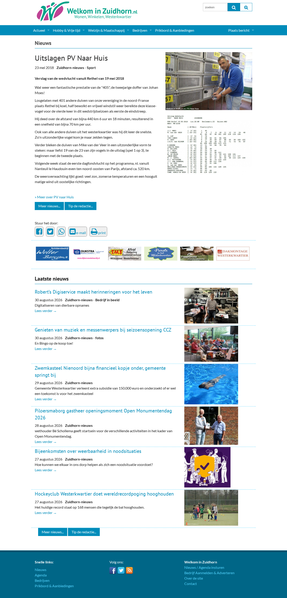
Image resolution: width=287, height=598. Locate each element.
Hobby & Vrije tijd (66, 30)
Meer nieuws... (49, 206)
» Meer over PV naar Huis (54, 197)
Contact (190, 583)
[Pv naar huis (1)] (208, 80)
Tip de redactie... (80, 206)
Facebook (112, 570)
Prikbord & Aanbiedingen (174, 30)
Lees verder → (46, 310)
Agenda (41, 575)
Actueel (39, 30)
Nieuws (43, 43)
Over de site (193, 578)
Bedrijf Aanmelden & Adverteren (209, 573)
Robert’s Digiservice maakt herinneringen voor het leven (93, 292)
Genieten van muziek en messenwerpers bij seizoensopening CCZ (103, 330)
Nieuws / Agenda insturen (204, 567)
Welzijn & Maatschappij (106, 30)
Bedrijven (140, 30)
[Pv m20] (208, 144)
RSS (129, 570)
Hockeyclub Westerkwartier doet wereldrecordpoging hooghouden (104, 494)
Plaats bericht (239, 30)
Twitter (121, 570)
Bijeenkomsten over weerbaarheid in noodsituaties (88, 451)
